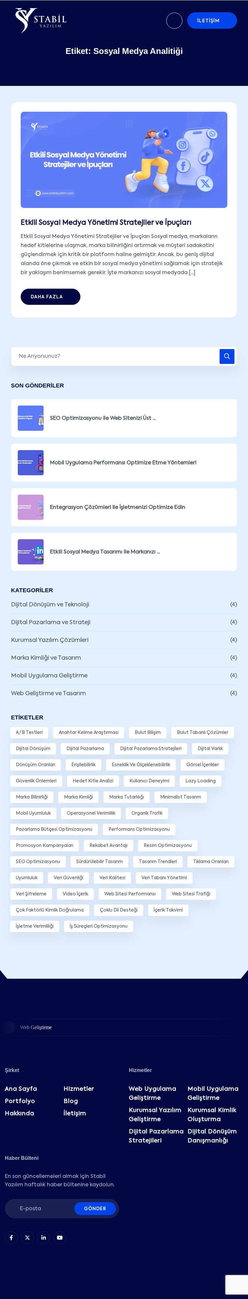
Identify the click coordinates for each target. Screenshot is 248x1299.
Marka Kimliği (78, 797)
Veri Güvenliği (68, 878)
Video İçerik (75, 894)
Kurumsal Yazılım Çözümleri (49, 640)
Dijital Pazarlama (85, 749)
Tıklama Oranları (211, 862)
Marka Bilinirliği (32, 797)
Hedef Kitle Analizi (93, 781)
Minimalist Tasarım (180, 797)
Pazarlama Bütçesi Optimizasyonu (54, 829)
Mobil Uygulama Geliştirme (49, 676)
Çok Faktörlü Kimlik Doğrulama (50, 910)
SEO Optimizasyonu (38, 862)
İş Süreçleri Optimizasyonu (99, 926)
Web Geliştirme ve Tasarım (48, 693)
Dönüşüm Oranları (35, 765)
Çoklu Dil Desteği (119, 910)
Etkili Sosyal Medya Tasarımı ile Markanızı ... (105, 552)
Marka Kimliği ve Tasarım (46, 658)
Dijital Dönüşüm (33, 749)
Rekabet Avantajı (108, 845)
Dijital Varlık (210, 749)
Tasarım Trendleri (158, 862)
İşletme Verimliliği (35, 926)
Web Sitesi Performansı (130, 894)
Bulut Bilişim (148, 732)
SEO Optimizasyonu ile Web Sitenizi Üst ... (103, 418)
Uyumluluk (26, 878)
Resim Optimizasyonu (168, 845)
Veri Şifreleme (31, 894)
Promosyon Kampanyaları (44, 845)
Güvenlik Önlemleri (36, 781)
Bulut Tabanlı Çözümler (202, 732)
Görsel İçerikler (202, 765)
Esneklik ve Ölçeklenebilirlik (141, 765)
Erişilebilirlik (83, 765)
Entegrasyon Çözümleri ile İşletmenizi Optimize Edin (117, 507)
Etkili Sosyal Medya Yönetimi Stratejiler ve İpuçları (106, 223)
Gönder (95, 1209)
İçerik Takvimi (168, 910)
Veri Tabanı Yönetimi (164, 878)
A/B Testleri (29, 732)
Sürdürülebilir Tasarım (99, 862)
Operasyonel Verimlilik (91, 813)
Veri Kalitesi (112, 878)
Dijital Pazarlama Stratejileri (150, 749)
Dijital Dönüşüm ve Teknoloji (50, 605)
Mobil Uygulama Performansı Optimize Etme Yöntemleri (123, 463)
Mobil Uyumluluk (33, 813)
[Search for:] (124, 356)
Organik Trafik (146, 813)
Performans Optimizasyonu (139, 829)
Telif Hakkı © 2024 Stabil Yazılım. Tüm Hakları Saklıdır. (55, 1287)
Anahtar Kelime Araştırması (89, 732)
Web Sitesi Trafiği (191, 894)
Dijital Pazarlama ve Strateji (50, 622)
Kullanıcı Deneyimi (149, 781)
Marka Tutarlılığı (126, 797)
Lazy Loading (200, 781)
